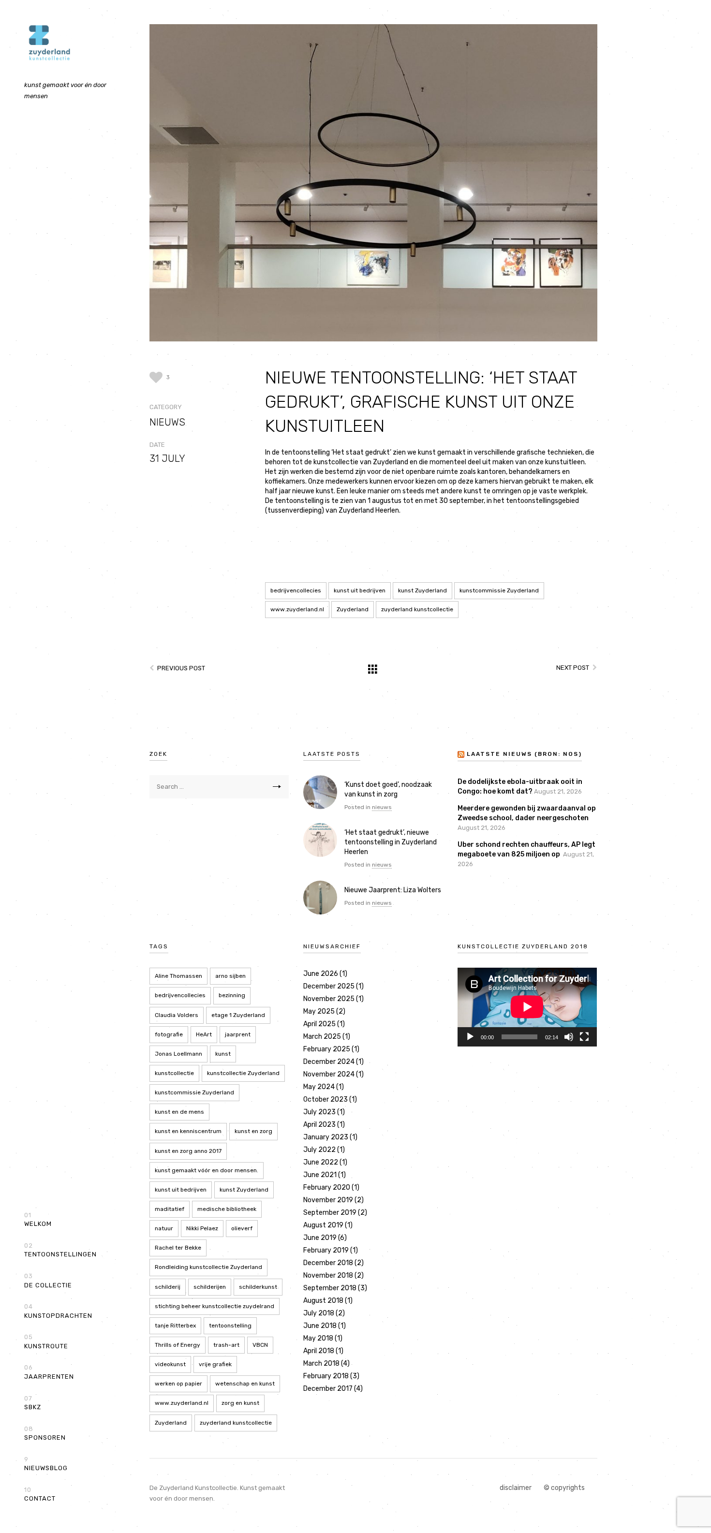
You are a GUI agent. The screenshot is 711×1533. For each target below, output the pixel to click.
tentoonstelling (230, 1325)
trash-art (226, 1344)
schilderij (167, 1286)
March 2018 (321, 1363)
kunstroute (46, 1341)
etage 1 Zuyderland (238, 1015)
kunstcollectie (174, 1073)
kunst (223, 1053)
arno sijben (230, 976)
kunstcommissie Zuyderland (499, 590)
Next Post (572, 667)
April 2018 (318, 1351)
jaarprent (238, 1034)
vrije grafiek (215, 1364)
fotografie (169, 1034)
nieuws (167, 422)
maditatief (169, 1209)
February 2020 (326, 1187)
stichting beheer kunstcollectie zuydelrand (214, 1306)
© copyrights (564, 1488)
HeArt (204, 1034)
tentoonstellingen (60, 1250)
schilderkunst (258, 1286)
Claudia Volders (176, 1015)
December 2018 (328, 1263)
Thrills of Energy (177, 1344)
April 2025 (319, 1024)
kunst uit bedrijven (359, 590)
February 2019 (326, 1250)
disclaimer (516, 1488)
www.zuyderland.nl (297, 609)
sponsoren (45, 1433)
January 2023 (325, 1137)
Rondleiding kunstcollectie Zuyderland (208, 1267)
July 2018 (318, 1313)
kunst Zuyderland (422, 590)
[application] (527, 1007)
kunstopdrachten (58, 1311)
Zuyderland (353, 609)
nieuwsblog (46, 1464)
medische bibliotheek (226, 1209)
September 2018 (329, 1288)
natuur (164, 1228)
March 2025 (322, 1036)
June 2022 (320, 1162)
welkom (38, 1219)
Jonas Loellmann (178, 1053)
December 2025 (329, 986)
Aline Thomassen (178, 976)
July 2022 (319, 1150)
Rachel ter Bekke (178, 1247)
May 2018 (318, 1338)
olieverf (241, 1228)
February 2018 (326, 1376)
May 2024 (319, 1087)
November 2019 (328, 1200)
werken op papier (178, 1383)
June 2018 (320, 1326)
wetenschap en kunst (245, 1383)
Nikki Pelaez (202, 1228)
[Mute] (569, 1037)
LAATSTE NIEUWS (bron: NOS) (524, 754)
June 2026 (320, 974)
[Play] (470, 1037)
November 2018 (328, 1275)
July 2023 (319, 1112)
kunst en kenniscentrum (188, 1131)
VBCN (260, 1344)
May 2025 (319, 1011)
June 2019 (320, 1238)
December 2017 (328, 1389)
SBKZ (32, 1403)
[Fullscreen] (584, 1037)
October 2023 (325, 1099)
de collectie (48, 1280)
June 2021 (320, 1175)
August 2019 (323, 1225)
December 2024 (329, 1062)
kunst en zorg (253, 1131)
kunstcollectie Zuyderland (243, 1073)
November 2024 (329, 1074)
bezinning (232, 995)
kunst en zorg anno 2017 (188, 1151)
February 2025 (326, 1049)
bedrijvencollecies (295, 590)
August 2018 (323, 1301)
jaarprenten (49, 1372)
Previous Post (181, 668)
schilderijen (209, 1286)
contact (40, 1494)
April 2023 (319, 1124)
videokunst (170, 1364)
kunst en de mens (179, 1111)
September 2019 (329, 1213)
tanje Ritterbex (175, 1325)
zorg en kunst (240, 1403)
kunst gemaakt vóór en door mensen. (206, 1170)
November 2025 (329, 999)
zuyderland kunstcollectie (417, 609)
